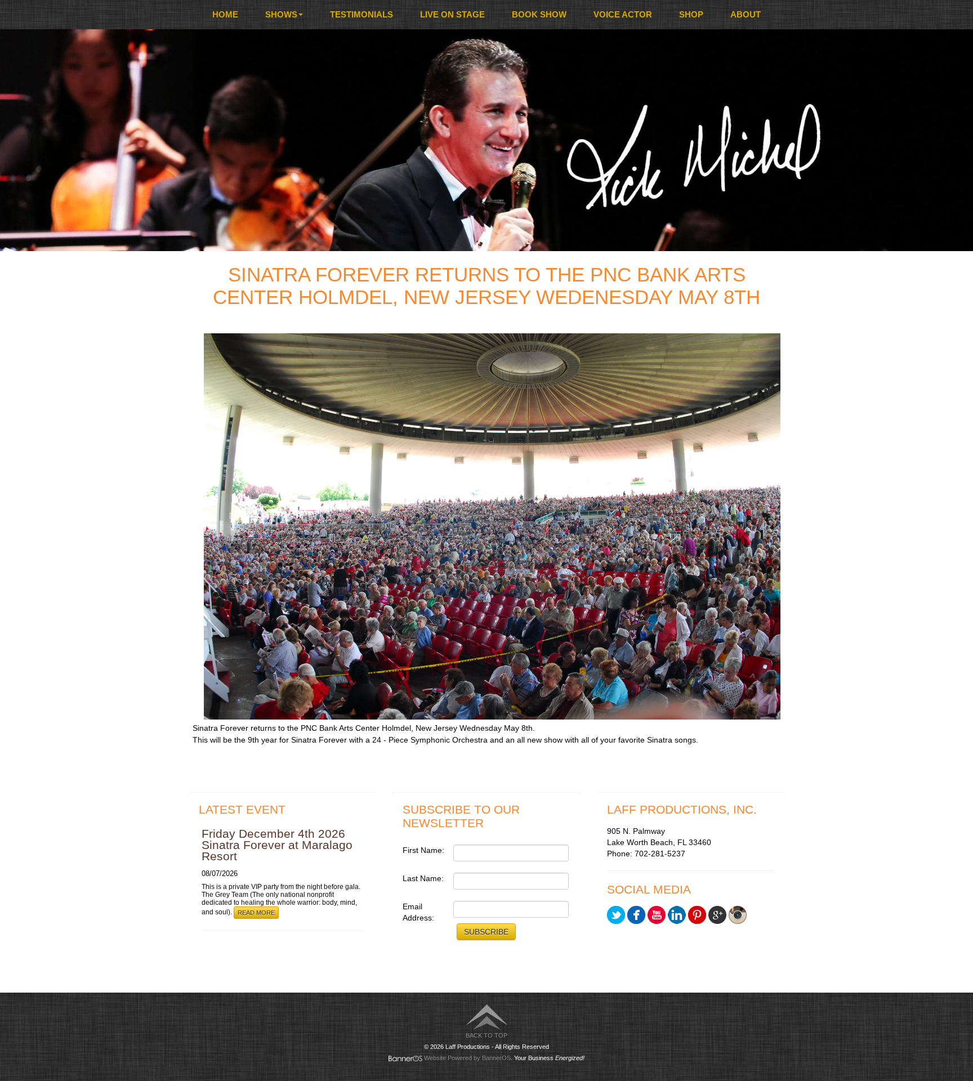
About (745, 14)
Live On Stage (452, 14)
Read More (256, 912)
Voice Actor (622, 14)
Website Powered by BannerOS (467, 1058)
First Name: (423, 850)
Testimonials (361, 14)
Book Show (539, 14)
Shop (691, 14)
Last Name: (423, 878)
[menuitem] (225, 14)
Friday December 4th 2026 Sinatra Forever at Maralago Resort (277, 845)
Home (225, 14)
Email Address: (418, 912)
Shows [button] (281, 14)
